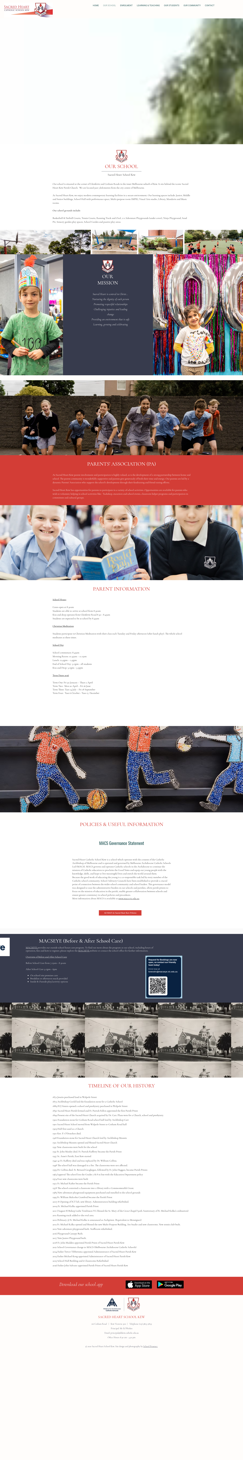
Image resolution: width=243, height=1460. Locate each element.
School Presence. (150, 1346)
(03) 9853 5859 (145, 1324)
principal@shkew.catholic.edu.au (125, 1333)
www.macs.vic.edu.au (128, 898)
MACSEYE (32, 947)
